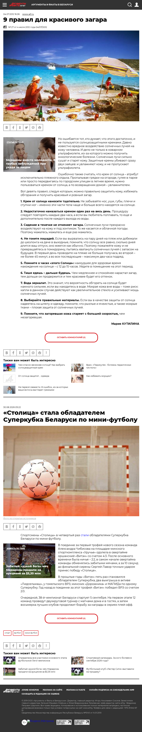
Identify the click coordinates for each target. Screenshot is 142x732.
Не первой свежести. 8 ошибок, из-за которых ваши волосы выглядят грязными (43, 388)
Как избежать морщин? (99, 376)
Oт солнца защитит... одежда (33, 376)
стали (85, 535)
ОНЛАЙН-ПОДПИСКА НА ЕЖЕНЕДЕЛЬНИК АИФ (111, 690)
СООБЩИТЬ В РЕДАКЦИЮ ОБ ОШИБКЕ (40, 694)
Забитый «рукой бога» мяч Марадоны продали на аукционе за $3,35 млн (38, 670)
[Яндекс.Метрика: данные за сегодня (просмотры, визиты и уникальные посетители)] (40, 721)
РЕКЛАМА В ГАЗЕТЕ (75, 690)
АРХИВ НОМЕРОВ (30, 690)
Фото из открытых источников (19, 518)
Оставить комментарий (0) (71, 337)
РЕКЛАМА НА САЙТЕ (52, 690)
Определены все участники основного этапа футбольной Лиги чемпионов (42, 659)
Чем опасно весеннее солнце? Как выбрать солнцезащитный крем (41, 366)
